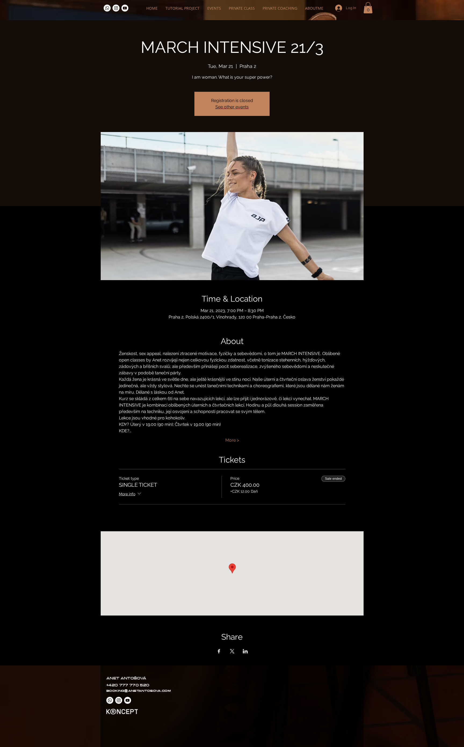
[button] (368, 7)
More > (232, 440)
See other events (232, 106)
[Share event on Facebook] (219, 651)
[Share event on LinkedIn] (245, 651)
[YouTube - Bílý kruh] (124, 8)
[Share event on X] (232, 651)
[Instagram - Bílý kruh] (116, 8)
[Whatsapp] (107, 8)
